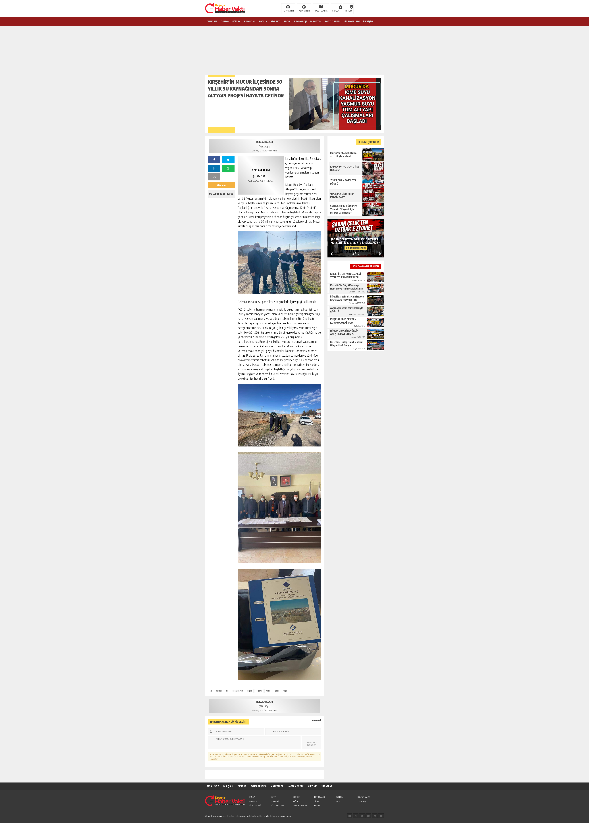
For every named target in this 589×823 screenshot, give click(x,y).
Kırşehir (259, 691)
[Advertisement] (294, 49)
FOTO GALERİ (288, 11)
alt (211, 691)
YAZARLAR (327, 786)
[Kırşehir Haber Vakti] (209, 8)
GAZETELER (277, 786)
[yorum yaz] (214, 176)
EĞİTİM (236, 21)
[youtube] (381, 815)
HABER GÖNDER (321, 11)
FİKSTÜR (241, 786)
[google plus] (368, 815)
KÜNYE (317, 805)
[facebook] (214, 159)
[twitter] (228, 159)
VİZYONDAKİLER (277, 805)
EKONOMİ (249, 21)
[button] (380, 254)
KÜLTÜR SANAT (364, 797)
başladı (219, 691)
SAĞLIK (263, 21)
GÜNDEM (212, 21)
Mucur (268, 691)
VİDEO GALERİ (352, 21)
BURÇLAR (336, 11)
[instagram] (355, 815)
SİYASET (275, 21)
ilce (227, 691)
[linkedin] (214, 168)
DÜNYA (225, 21)
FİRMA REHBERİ (259, 786)
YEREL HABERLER (300, 805)
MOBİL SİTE (213, 786)
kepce (249, 691)
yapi (285, 691)
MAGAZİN (315, 21)
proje (277, 691)
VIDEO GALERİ (304, 11)
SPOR (287, 21)
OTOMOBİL (275, 801)
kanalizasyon (238, 691)
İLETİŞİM (348, 11)
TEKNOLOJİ (300, 21)
